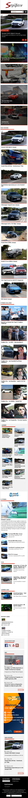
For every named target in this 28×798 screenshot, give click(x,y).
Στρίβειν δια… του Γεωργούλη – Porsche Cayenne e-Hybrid (14, 420)
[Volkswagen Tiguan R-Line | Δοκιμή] (7, 474)
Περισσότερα (20, 689)
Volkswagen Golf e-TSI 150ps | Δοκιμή (11, 223)
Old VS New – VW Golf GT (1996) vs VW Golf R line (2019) (19, 578)
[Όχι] (26, 793)
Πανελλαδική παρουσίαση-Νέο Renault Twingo (6, 436)
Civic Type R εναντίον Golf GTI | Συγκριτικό (12, 280)
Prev (23, 40)
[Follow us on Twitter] (10, 645)
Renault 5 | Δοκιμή (18, 454)
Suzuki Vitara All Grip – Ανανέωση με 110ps (12, 166)
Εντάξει (8, 795)
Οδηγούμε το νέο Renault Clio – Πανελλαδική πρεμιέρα (19, 477)
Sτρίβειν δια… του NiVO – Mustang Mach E (12, 342)
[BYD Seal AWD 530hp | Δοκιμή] (4, 544)
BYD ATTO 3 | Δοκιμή (13, 554)
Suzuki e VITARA (8, 33)
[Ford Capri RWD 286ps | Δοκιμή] (7, 463)
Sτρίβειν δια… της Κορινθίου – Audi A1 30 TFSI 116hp (13, 382)
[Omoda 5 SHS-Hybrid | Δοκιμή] (19, 443)
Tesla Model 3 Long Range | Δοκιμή (16, 547)
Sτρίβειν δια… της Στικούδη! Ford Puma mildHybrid (11, 361)
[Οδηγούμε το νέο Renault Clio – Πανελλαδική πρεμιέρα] (19, 474)
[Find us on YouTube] (13, 645)
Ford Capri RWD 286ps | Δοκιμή (15, 533)
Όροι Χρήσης (7, 786)
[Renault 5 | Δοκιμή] (19, 453)
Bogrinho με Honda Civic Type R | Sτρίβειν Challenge (12, 323)
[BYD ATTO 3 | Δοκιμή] (4, 558)
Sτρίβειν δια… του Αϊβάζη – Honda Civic (11, 401)
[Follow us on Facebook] (6, 645)
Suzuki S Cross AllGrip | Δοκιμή (9, 261)
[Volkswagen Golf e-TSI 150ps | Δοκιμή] (7, 485)
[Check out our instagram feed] (17, 645)
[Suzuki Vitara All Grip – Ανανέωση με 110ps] (7, 453)
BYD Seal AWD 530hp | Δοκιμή (14, 540)
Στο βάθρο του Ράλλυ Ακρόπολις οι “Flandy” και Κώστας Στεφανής (7, 632)
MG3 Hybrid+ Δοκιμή (6, 299)
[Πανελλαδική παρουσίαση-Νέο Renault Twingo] (7, 433)
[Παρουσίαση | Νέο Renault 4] (19, 433)
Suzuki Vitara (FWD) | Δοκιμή (8, 242)
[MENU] (26, 12)
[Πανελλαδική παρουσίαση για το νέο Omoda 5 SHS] (19, 463)
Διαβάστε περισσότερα (16, 795)
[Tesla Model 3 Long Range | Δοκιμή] (4, 551)
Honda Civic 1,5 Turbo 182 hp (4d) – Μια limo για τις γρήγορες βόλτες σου (20, 567)
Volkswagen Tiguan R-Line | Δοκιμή (10, 205)
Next (26, 40)
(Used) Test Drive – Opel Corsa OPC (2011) (19, 593)
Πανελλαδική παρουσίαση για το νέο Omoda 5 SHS (13, 185)
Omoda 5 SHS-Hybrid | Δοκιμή (8, 147)
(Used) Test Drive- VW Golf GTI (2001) (19, 605)
